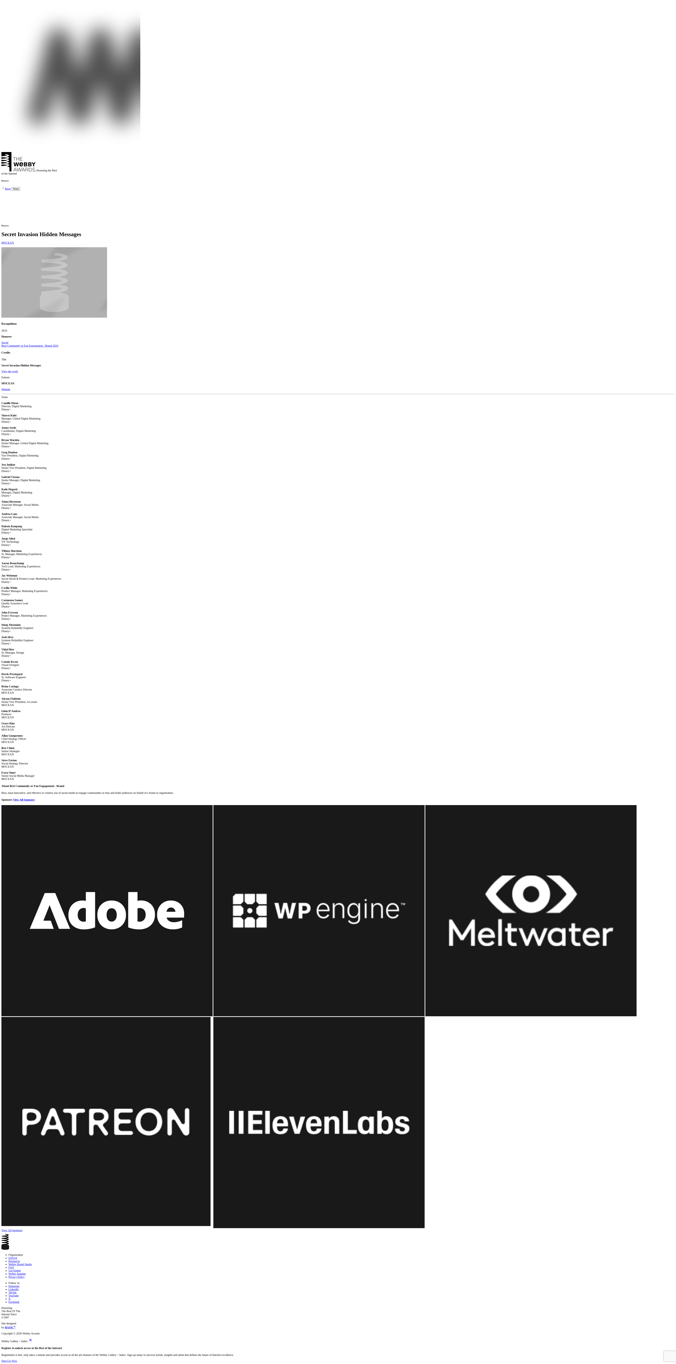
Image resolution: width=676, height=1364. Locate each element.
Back (8, 188)
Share (16, 189)
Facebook (13, 1301)
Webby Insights (17, 1273)
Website (5, 389)
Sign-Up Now (9, 1360)
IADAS (12, 1257)
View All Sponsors (24, 799)
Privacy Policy (16, 1276)
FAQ (11, 1267)
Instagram (13, 1286)
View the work (9, 371)
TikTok (12, 1292)
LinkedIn (13, 1289)
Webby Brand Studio (20, 1264)
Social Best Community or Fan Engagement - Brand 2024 (29, 344)
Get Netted (14, 1270)
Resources (14, 1261)
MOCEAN (7, 242)
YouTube (13, 1295)
